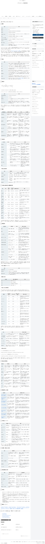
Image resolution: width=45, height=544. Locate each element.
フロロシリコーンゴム (35, 101)
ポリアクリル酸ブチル (35, 94)
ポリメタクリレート (34, 96)
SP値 (13, 508)
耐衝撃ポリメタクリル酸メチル (36, 92)
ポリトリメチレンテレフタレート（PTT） (3, 398)
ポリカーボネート (14, 507)
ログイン (38, 37)
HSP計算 (14, 541)
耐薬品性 (11, 508)
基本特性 (20, 541)
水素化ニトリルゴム (34, 106)
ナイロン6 (6, 507)
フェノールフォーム (34, 111)
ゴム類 (22, 541)
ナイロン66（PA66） (4, 407)
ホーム (12, 541)
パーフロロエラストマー (35, 113)
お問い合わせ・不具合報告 (41, 541)
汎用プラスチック (26, 541)
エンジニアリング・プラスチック (5, 508)
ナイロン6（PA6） (3, 404)
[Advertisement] (22, 10)
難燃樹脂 (22, 508)
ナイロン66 (9, 507)
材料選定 (17, 541)
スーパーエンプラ (33, 541)
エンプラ (29, 541)
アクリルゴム (34, 99)
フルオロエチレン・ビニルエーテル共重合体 (37, 89)
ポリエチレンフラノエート (35, 108)
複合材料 (37, 541)
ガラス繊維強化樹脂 (17, 508)
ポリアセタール (19, 507)
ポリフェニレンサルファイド (25, 507)
